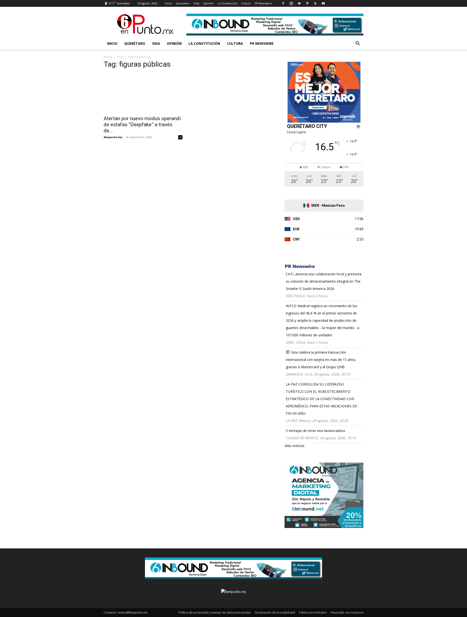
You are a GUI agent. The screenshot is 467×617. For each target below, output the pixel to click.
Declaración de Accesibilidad (275, 612)
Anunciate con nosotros (347, 612)
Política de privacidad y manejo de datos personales (214, 612)
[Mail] (299, 3)
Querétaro (183, 3)
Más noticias (295, 445)
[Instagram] (291, 3)
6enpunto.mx (113, 137)
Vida (196, 3)
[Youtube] (323, 3)
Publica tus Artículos (313, 612)
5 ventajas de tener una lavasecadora (315, 430)
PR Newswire (263, 3)
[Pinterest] (307, 3)
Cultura (246, 3)
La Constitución (227, 3)
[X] (315, 3)
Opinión (208, 3)
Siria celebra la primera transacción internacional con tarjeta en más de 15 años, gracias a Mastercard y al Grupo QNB (321, 359)
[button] (357, 44)
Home (108, 57)
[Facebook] (283, 3)
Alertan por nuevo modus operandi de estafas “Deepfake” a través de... (142, 125)
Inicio (168, 3)
